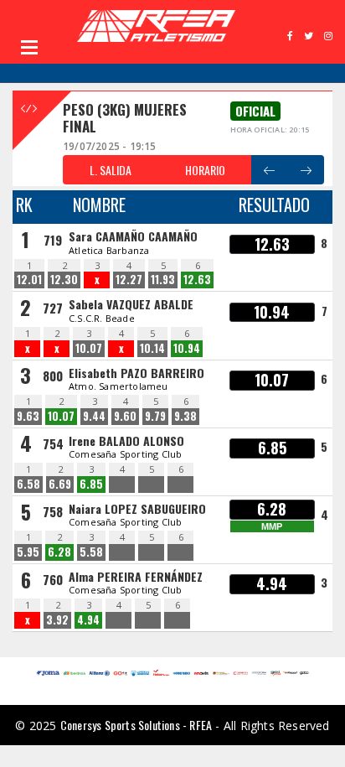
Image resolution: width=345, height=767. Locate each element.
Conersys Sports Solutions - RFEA (136, 724)
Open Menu (29, 47)
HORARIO (205, 170)
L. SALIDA (110, 170)
